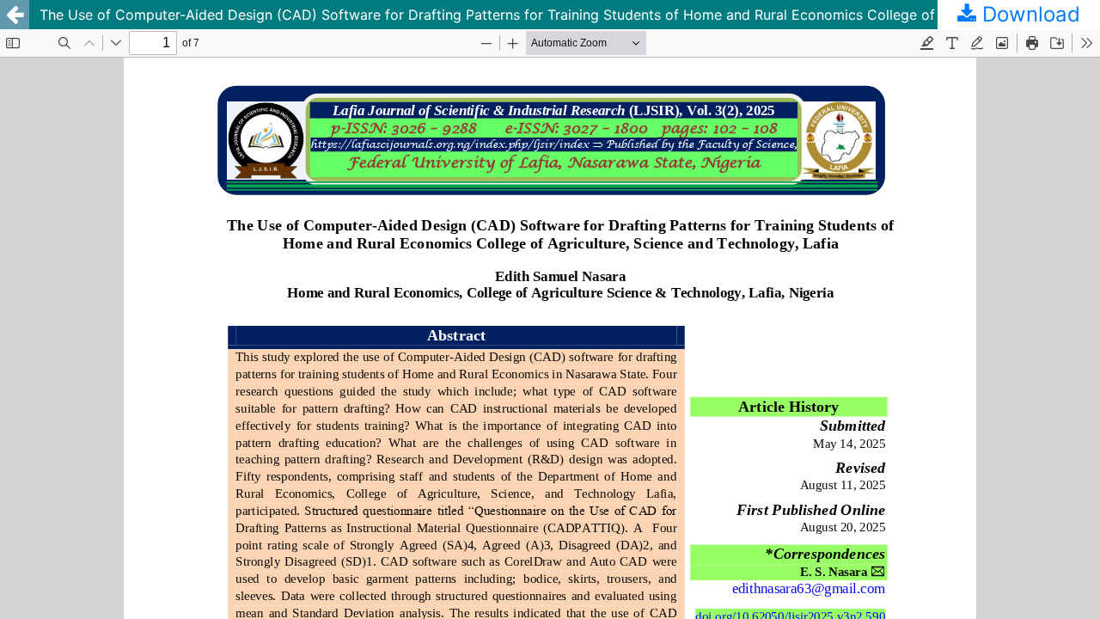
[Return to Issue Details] (14, 14)
